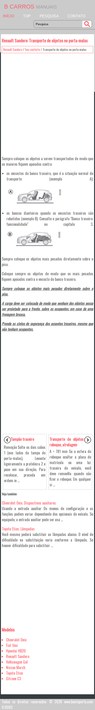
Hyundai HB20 (16, 651)
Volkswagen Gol (17, 662)
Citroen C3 (13, 678)
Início (8, 16)
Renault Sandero (12, 49)
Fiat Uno (12, 645)
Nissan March (15, 667)
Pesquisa (49, 16)
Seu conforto (32, 49)
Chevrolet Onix (16, 640)
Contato (76, 16)
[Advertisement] (47, 102)
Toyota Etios (14, 673)
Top (27, 16)
